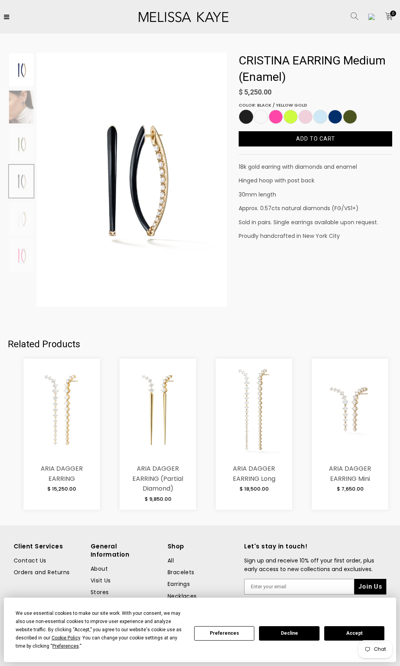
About (99, 569)
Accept (354, 633)
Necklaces (182, 596)
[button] (246, 117)
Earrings (179, 584)
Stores (100, 592)
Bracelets (181, 572)
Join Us (370, 586)
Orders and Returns (42, 572)
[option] (132, 179)
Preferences (224, 633)
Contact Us (30, 560)
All (171, 560)
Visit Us (101, 580)
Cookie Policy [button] (66, 638)
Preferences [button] (65, 646)
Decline (289, 633)
